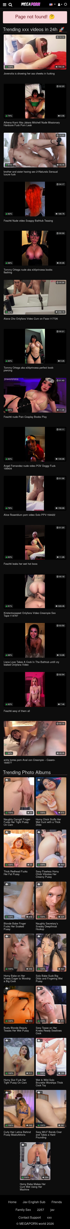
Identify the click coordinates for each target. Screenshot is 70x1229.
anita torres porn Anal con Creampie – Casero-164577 (29, 761)
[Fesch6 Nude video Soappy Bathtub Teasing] (35, 199)
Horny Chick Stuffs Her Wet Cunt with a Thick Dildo (48, 821)
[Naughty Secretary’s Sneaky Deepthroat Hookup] (51, 900)
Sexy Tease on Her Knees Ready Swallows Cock (49, 1030)
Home (12, 1202)
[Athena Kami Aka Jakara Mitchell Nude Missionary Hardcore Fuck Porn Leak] (35, 101)
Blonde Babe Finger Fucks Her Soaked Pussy (15, 926)
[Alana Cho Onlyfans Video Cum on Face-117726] (35, 297)
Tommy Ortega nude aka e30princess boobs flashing (28, 271)
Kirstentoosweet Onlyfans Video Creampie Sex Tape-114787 (30, 614)
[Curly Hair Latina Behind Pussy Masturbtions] (19, 1109)
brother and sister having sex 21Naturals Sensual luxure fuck (31, 173)
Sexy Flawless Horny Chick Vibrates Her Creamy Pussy (47, 874)
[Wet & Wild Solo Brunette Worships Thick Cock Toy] (51, 1057)
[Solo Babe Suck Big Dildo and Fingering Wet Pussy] (51, 953)
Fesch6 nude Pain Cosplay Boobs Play (25, 417)
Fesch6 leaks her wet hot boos (20, 564)
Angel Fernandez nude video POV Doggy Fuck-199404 (30, 467)
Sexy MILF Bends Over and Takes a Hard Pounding (49, 1134)
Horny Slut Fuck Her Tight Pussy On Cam (15, 1081)
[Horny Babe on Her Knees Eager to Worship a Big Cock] (19, 953)
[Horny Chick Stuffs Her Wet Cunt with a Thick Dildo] (51, 796)
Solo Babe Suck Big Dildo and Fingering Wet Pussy (49, 978)
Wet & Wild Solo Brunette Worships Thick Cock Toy (49, 1082)
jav (52, 1209)
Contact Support (29, 1217)
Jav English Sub (34, 1202)
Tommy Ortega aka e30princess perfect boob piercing (28, 369)
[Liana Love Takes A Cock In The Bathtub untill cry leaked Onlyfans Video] (35, 640)
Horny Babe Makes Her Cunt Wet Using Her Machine (33, 1186)
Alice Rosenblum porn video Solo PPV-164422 (29, 515)
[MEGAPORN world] (30, 4)
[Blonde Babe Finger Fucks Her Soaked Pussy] (19, 900)
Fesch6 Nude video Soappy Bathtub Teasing (28, 220)
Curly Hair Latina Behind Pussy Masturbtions (17, 1133)
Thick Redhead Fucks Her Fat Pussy (15, 872)
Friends (57, 1202)
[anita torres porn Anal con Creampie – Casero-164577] (35, 738)
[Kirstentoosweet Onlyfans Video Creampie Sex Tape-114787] (35, 591)
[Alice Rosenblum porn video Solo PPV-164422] (35, 493)
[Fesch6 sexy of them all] (35, 689)
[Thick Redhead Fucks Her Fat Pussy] (19, 848)
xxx (49, 1217)
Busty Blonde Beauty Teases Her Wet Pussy (16, 1029)
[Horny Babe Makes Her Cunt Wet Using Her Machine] (35, 1161)
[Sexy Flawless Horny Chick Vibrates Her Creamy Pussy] (51, 848)
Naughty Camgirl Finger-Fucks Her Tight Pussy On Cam (17, 821)
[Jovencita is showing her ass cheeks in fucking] (35, 52)
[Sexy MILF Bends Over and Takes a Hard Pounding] (51, 1109)
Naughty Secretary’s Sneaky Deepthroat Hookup (47, 926)
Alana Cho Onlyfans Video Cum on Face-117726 (31, 318)
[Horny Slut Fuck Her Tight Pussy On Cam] (19, 1057)
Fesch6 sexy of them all (17, 711)
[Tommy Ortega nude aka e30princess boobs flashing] (35, 248)
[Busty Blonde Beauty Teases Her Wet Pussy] (19, 1005)
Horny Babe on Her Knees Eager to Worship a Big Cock (17, 978)
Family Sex (23, 1209)
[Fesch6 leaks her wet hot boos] (35, 542)
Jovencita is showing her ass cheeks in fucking (29, 73)
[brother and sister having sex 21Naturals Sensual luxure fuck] (35, 150)
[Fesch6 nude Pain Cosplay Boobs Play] (35, 395)
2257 (40, 1209)
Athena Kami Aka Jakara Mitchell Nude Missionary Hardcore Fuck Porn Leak (32, 124)
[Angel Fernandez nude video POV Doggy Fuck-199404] (35, 444)
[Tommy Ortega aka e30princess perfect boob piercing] (35, 346)
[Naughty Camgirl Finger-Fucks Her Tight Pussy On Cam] (19, 796)
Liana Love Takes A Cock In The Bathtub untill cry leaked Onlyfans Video (31, 663)
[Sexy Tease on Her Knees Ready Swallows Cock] (51, 1005)
